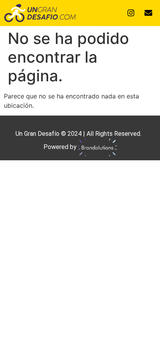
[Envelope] (148, 13)
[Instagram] (131, 13)
